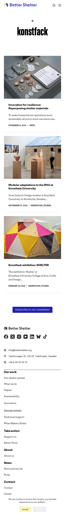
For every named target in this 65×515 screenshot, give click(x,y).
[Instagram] (19, 337)
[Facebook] (6, 337)
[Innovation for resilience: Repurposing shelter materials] (32, 77)
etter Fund (11, 442)
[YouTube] (25, 337)
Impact (8, 390)
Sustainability (12, 396)
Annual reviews (12, 410)
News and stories (13, 468)
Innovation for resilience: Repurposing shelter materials (28, 106)
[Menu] (59, 5)
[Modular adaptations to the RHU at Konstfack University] (32, 157)
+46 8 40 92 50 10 (17, 362)
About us (9, 455)
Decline (39, 509)
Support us (10, 436)
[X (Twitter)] (12, 337)
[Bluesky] (38, 337)
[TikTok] (45, 337)
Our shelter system (14, 377)
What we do (10, 384)
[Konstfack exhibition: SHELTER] (32, 237)
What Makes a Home (15, 423)
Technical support (14, 417)
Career (8, 493)
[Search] (54, 5)
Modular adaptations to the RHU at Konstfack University (30, 186)
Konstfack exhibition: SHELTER (28, 265)
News (32, 125)
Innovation (10, 403)
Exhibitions (36, 205)
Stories (47, 205)
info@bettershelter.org (20, 350)
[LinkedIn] (32, 337)
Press (7, 474)
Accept (25, 509)
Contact (8, 487)
